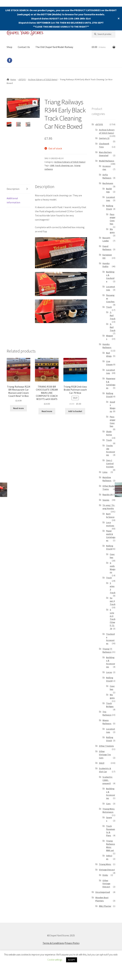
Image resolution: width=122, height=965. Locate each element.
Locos (109, 672)
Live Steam (109, 363)
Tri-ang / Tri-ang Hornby (108, 507)
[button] (34, 102)
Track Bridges (110, 705)
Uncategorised (102, 892)
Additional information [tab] (13, 200)
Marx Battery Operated (105, 154)
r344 (52, 165)
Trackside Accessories (110, 450)
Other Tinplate (106, 745)
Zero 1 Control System (110, 463)
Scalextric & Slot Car (105, 770)
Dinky (105, 875)
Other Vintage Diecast (106, 883)
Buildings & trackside (110, 276)
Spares (105, 500)
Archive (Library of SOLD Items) (43, 79)
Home (13, 79)
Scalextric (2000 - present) (107, 780)
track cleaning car (64, 165)
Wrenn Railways (106, 722)
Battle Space (110, 515)
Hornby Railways (106, 346)
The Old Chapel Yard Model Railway (54, 47)
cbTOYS (22, 79)
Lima (104, 472)
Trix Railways (106, 713)
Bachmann (107, 183)
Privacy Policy (71, 943)
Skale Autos (109, 433)
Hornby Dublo (106, 265)
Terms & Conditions (53, 943)
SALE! (101, 763)
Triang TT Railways (107, 650)
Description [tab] (13, 188)
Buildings (109, 190)
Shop (9, 47)
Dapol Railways (106, 248)
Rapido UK (107, 494)
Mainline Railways (106, 479)
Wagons (112, 231)
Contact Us (24, 47)
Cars (108, 803)
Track (109, 307)
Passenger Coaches (112, 219)
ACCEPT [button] (71, 959)
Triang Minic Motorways (108, 810)
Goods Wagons (112, 406)
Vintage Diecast (107, 869)
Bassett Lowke (106, 239)
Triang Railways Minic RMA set (110, 845)
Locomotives (110, 524)
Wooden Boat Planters (101, 899)
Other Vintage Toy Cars (105, 754)
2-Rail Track (112, 315)
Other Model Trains (108, 487)
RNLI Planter (105, 906)
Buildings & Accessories (110, 662)
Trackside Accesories (110, 639)
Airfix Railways (106, 176)
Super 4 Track (112, 601)
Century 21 (104, 138)
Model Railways (106, 160)
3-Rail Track (112, 327)
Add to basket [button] (75, 411)
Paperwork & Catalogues (110, 383)
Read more (18, 408)
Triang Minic (105, 864)
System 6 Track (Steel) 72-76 (112, 619)
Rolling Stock (109, 207)
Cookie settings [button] (54, 959)
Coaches (112, 556)
